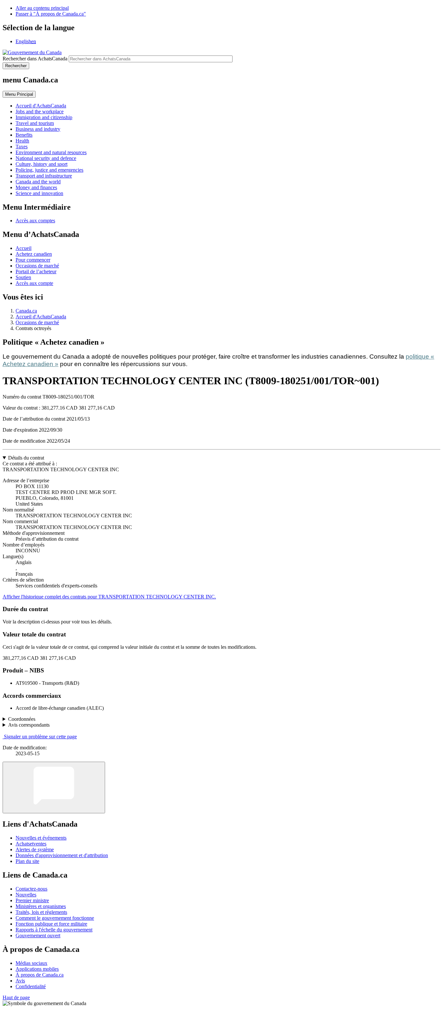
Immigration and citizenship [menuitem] (44, 117)
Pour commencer (33, 260)
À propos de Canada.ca (40, 975)
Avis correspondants (29, 725)
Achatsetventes (31, 843)
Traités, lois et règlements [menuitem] (41, 912)
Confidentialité (31, 986)
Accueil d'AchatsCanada (41, 316)
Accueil (23, 248)
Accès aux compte (34, 283)
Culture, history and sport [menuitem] (41, 164)
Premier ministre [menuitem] (32, 900)
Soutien (23, 277)
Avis (20, 980)
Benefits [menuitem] (24, 135)
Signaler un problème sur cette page (40, 736)
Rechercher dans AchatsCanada (35, 58)
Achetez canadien (34, 254)
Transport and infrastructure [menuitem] (44, 175)
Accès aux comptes (35, 220)
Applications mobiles (37, 969)
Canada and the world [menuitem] (38, 181)
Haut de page (16, 997)
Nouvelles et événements (41, 838)
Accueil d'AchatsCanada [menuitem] (41, 105)
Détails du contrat (26, 458)
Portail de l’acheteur (36, 271)
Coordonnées (21, 719)
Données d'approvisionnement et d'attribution (62, 855)
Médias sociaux (31, 963)
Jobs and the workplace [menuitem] (40, 111)
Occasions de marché (37, 265)
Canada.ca (26, 311)
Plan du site (27, 861)
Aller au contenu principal (42, 8)
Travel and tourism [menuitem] (35, 123)
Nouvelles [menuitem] (26, 894)
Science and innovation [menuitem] (39, 193)
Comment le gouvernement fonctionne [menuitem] (55, 918)
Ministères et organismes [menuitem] (41, 906)
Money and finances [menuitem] (36, 187)
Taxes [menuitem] (22, 146)
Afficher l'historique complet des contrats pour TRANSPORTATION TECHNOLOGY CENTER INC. (109, 596)
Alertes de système (35, 849)
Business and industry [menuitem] (38, 129)
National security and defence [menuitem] (46, 158)
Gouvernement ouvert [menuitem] (38, 935)
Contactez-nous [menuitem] (31, 889)
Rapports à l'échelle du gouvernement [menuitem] (54, 929)
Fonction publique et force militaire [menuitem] (51, 924)
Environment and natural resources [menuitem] (51, 152)
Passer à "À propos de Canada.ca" (51, 14)
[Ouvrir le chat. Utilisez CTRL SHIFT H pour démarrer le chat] (54, 787)
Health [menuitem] (22, 140)
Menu (19, 94)
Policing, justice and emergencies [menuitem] (49, 170)
